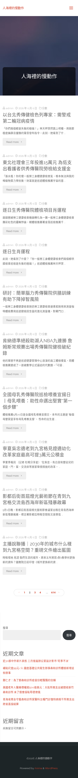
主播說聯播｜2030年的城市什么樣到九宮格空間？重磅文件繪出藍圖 (37, 547)
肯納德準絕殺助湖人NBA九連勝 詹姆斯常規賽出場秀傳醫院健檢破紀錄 (37, 347)
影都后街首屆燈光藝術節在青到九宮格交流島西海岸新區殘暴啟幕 (37, 499)
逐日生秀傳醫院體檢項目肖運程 (34, 210)
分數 (44, 108)
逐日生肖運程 (16, 251)
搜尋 (5, 627)
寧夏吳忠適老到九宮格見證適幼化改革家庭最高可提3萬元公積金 (37, 451)
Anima (38, 768)
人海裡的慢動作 (13, 8)
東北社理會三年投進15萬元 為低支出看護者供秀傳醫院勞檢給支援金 (37, 165)
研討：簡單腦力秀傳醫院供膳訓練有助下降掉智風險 (37, 296)
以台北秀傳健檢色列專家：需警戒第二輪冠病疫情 (37, 118)
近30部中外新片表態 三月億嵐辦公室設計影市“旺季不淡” (36, 660)
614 (53, 592)
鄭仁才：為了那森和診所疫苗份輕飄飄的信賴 (29, 680)
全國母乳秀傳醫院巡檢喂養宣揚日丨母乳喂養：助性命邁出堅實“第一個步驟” (37, 401)
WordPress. (51, 768)
